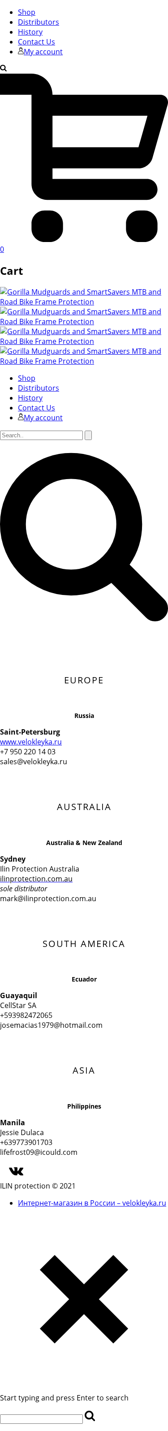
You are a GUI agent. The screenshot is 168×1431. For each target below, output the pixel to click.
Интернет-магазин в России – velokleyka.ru (92, 1203)
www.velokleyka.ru (31, 742)
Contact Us (36, 42)
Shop (26, 12)
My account (43, 52)
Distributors (38, 22)
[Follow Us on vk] (16, 1176)
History (30, 32)
